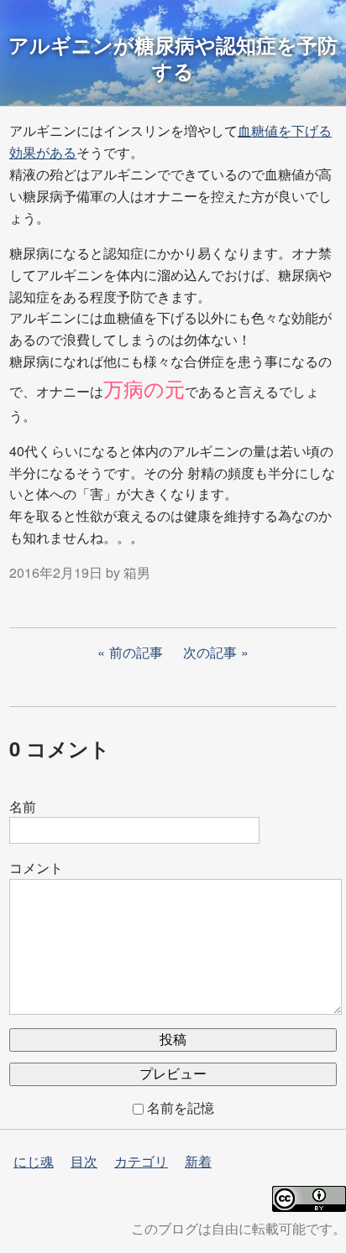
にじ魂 (33, 1161)
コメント (36, 867)
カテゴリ (141, 1161)
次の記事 (210, 652)
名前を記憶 (180, 1107)
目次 (84, 1161)
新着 (198, 1161)
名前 (22, 806)
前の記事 (136, 652)
